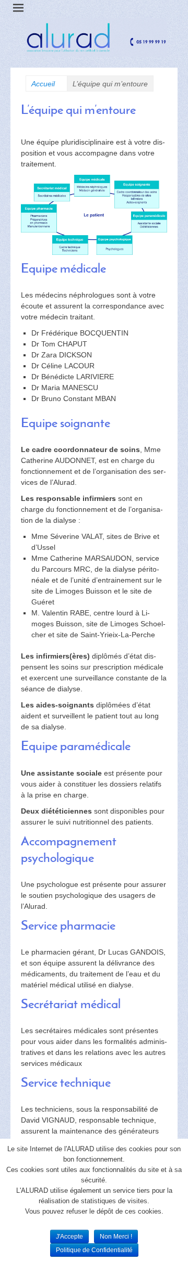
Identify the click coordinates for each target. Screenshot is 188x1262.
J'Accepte (69, 1236)
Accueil (46, 84)
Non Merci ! (116, 1236)
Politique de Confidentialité (94, 1250)
